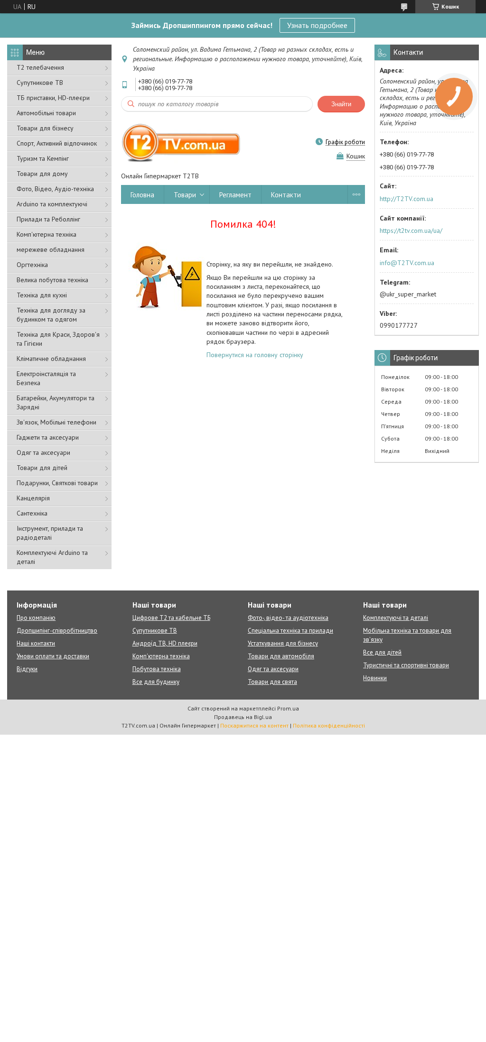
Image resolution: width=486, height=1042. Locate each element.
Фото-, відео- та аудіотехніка (288, 618)
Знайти (341, 104)
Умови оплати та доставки (53, 656)
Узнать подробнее (317, 25)
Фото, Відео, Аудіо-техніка (55, 188)
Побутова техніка (156, 669)
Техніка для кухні (42, 295)
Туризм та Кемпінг (43, 158)
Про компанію (36, 618)
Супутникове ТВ (40, 82)
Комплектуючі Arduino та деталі (52, 557)
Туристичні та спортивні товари (406, 665)
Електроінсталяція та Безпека (46, 378)
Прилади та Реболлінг (48, 219)
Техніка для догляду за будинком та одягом (51, 314)
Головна (142, 194)
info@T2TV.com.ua (407, 262)
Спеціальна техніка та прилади (290, 631)
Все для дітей (382, 652)
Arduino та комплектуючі (52, 204)
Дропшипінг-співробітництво (57, 631)
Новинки (375, 678)
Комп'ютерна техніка (46, 234)
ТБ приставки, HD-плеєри (53, 97)
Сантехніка (32, 513)
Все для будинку (155, 682)
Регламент (235, 194)
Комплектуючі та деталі (395, 618)
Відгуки (27, 669)
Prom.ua (288, 708)
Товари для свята (272, 682)
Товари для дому (42, 173)
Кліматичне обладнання (51, 358)
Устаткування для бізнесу (283, 643)
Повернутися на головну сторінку (254, 354)
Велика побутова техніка (52, 280)
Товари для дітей (42, 467)
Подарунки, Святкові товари (57, 483)
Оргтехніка (32, 264)
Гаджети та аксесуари (48, 437)
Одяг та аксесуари (43, 452)
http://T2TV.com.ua (406, 198)
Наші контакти (36, 643)
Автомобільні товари (46, 113)
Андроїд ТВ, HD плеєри (164, 643)
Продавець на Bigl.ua (243, 716)
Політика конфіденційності (329, 725)
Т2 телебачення (40, 67)
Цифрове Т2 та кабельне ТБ (171, 618)
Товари (185, 194)
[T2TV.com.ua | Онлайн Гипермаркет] (181, 142)
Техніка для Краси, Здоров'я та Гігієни (58, 339)
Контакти (286, 194)
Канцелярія (33, 498)
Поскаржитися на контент (254, 725)
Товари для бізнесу (45, 128)
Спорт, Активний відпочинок (57, 143)
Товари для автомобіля (281, 656)
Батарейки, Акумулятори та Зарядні (55, 402)
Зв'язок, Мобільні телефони (56, 422)
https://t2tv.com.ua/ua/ (411, 230)
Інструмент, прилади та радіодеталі (50, 533)
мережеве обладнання (50, 249)
